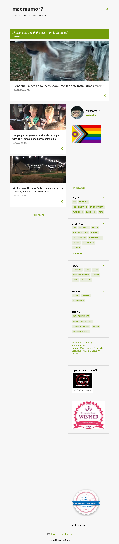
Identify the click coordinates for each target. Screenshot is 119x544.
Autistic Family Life (81, 316)
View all (16, 36)
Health (95, 228)
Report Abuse (78, 188)
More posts (38, 215)
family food (78, 212)
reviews (96, 275)
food (87, 270)
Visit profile (91, 115)
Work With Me (79, 345)
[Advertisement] (88, 164)
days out (86, 295)
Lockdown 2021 (95, 237)
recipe (95, 270)
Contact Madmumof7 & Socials (87, 348)
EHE (74, 202)
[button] (105, 96)
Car (74, 228)
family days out (96, 207)
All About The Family (82, 342)
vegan (75, 280)
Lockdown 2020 (79, 237)
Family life (83, 202)
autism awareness (81, 331)
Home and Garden (80, 232)
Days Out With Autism (82, 321)
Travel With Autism (81, 326)
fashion (76, 248)
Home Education (80, 207)
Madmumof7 (93, 110)
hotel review (78, 300)
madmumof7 (27, 9)
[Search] (107, 9)
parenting (90, 212)
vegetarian (86, 280)
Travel (76, 295)
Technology (88, 243)
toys (101, 212)
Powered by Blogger (61, 534)
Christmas (84, 228)
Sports (76, 243)
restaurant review (81, 275)
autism (96, 326)
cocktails (77, 270)
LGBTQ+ (94, 232)
